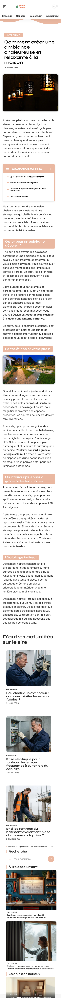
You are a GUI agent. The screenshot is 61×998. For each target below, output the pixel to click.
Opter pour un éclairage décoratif (27, 177)
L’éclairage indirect (20, 196)
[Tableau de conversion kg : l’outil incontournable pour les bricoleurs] (31, 895)
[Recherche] (48, 6)
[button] (52, 846)
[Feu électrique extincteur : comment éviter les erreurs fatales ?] (28, 668)
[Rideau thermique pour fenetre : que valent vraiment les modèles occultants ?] (31, 946)
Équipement (12, 690)
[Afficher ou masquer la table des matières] (47, 168)
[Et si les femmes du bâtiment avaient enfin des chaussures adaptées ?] (28, 804)
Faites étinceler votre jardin (24, 182)
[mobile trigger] (5, 6)
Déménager (13, 994)
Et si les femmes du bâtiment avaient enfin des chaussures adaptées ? (28, 832)
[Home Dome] (20, 6)
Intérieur (13, 35)
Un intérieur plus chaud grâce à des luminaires (28, 189)
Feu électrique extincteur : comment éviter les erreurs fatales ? (28, 696)
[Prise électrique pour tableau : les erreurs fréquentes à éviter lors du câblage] (28, 734)
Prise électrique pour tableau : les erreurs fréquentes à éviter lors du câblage (27, 764)
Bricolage (11, 756)
